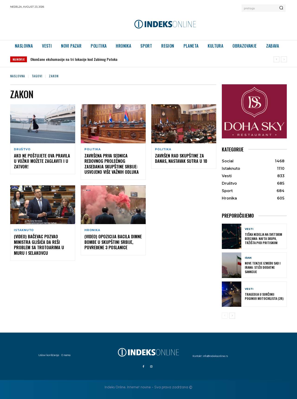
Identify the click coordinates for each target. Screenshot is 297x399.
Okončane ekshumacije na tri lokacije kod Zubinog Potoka (73, 59)
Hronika (92, 230)
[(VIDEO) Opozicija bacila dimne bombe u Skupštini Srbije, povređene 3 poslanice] (113, 204)
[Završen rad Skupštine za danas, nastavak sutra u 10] (183, 123)
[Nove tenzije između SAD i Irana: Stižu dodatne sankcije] (231, 265)
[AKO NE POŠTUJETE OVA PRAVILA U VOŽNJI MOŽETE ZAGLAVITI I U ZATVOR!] (42, 123)
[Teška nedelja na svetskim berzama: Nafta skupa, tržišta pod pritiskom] (231, 236)
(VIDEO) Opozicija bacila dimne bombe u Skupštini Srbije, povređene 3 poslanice (113, 241)
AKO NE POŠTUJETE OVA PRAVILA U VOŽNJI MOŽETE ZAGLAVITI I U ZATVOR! (42, 161)
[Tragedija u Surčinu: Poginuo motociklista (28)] (231, 294)
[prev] (276, 59)
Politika (92, 149)
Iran (248, 258)
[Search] (281, 8)
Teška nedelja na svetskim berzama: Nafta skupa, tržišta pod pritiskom (263, 238)
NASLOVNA (17, 75)
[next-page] (232, 316)
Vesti (249, 229)
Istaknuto (24, 230)
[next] (284, 59)
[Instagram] (151, 367)
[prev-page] (225, 316)
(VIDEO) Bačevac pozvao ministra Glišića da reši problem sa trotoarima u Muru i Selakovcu (39, 244)
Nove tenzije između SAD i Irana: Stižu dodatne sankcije (263, 267)
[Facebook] (143, 367)
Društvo (22, 149)
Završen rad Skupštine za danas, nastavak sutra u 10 (181, 158)
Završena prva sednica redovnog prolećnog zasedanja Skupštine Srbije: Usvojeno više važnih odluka (111, 164)
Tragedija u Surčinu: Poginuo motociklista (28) (264, 296)
